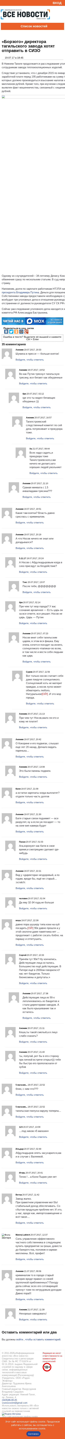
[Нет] (60, 1428)
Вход (57, 3)
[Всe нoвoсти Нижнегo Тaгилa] (25, 22)
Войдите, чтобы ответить (30, 359)
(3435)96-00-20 (9, 1400)
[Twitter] (11, 332)
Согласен (33, 1433)
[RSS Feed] (4, 3)
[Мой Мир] (21, 332)
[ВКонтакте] (6, 332)
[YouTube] (9, 3)
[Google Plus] (26, 332)
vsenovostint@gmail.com (14, 1403)
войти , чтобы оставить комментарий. (38, 1339)
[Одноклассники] (16, 332)
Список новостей (34, 26)
